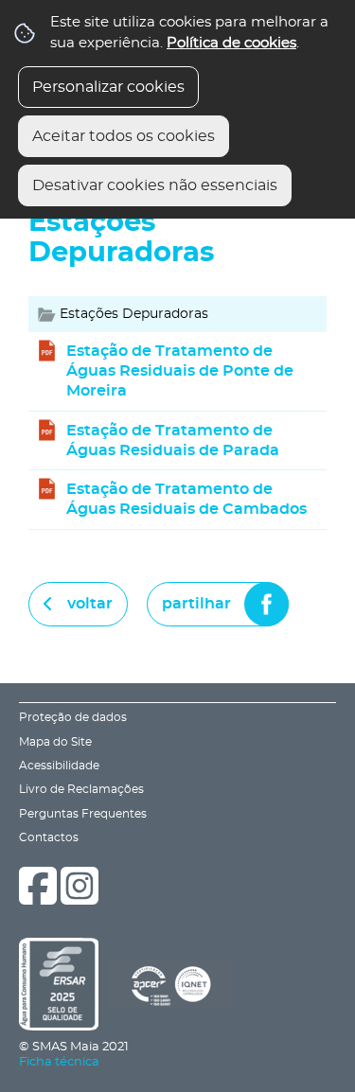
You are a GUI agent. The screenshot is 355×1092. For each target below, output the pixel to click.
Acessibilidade (59, 766)
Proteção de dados (73, 718)
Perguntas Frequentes (83, 814)
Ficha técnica (59, 1062)
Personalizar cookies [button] (108, 87)
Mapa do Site (55, 742)
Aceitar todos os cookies (123, 136)
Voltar (90, 603)
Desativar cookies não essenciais (154, 185)
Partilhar (196, 603)
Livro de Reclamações (81, 789)
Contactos (49, 838)
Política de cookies (231, 43)
